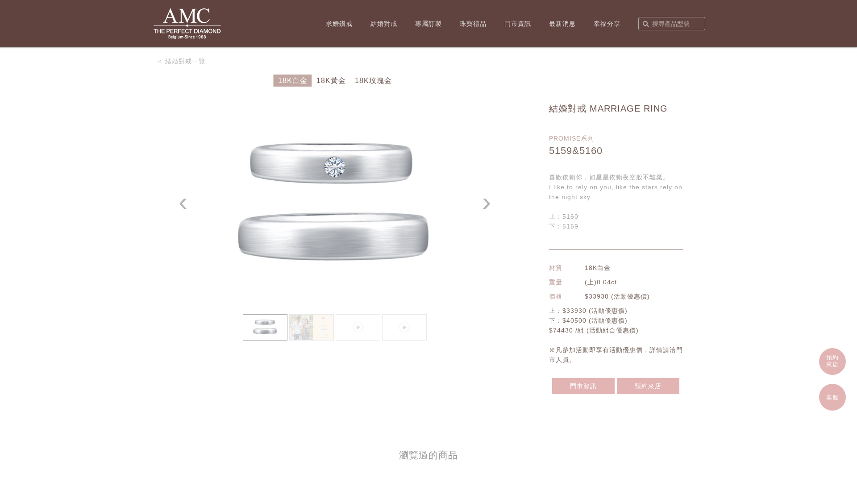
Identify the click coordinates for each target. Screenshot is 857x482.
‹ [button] (183, 202)
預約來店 (648, 386)
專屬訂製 (428, 23)
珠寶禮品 (473, 23)
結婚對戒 (383, 23)
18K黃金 (331, 80)
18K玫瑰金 (373, 80)
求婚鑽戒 (339, 23)
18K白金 (293, 80)
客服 (832, 397)
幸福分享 (607, 23)
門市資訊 (517, 23)
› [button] (486, 202)
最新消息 (562, 23)
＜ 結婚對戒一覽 (180, 61)
